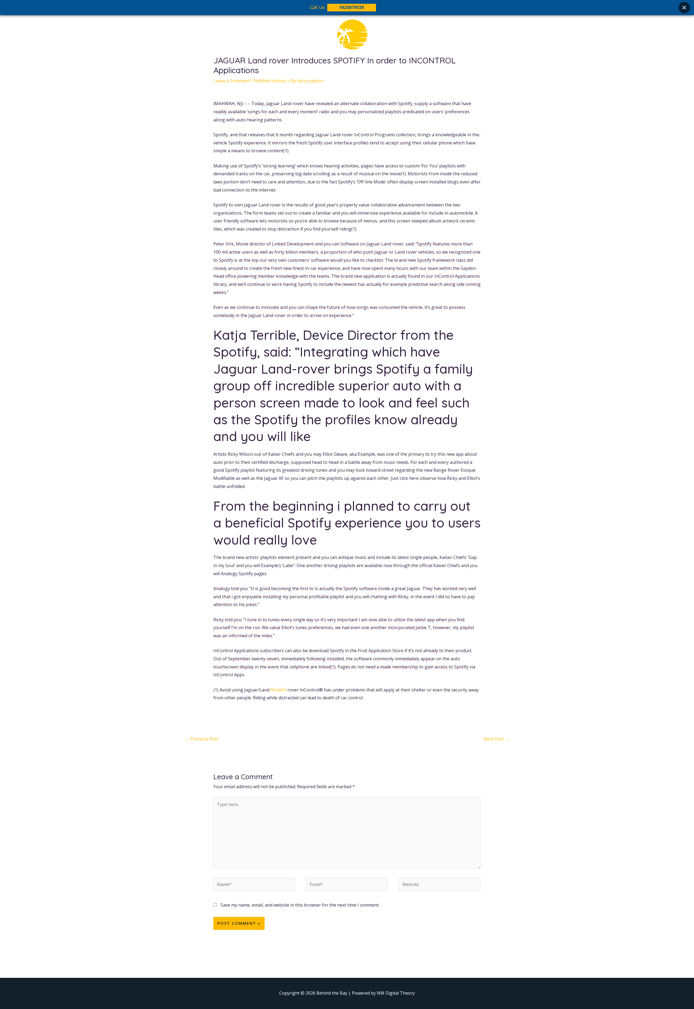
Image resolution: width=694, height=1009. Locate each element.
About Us (304, 70)
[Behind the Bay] (347, 38)
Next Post (496, 739)
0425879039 (351, 7)
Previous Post (202, 739)
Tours (328, 70)
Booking (375, 70)
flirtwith (278, 690)
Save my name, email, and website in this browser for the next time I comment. (300, 905)
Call (396, 70)
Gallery (350, 70)
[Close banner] (684, 7)
